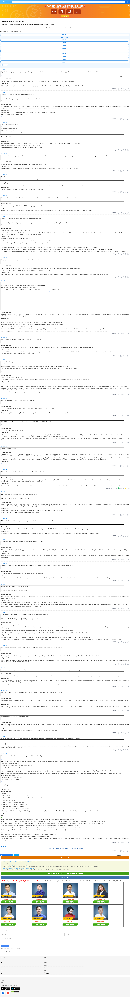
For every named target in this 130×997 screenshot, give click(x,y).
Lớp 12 (46, 957)
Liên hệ (2, 980)
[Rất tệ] (119, 89)
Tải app (47, 973)
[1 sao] (122, 855)
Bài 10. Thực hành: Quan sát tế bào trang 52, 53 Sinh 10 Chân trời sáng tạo (20, 861)
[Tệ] (121, 89)
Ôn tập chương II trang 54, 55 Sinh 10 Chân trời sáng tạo (16, 865)
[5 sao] (129, 855)
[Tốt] (125, 89)
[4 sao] (127, 855)
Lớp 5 (2, 968)
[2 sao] (124, 855)
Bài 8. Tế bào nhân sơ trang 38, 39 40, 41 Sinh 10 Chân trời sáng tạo (18, 868)
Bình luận (10, 855)
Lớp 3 (2, 970)
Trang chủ (3, 957)
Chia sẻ (3, 855)
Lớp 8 (45, 962)
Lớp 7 (2, 965)
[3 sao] (126, 855)
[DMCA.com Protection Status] (15, 993)
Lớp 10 (46, 960)
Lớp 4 (45, 968)
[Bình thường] (123, 89)
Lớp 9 (2, 962)
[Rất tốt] (128, 89)
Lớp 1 (2, 973)
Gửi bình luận (5, 945)
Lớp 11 (2, 960)
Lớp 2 (45, 970)
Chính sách (3, 982)
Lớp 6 (45, 965)
